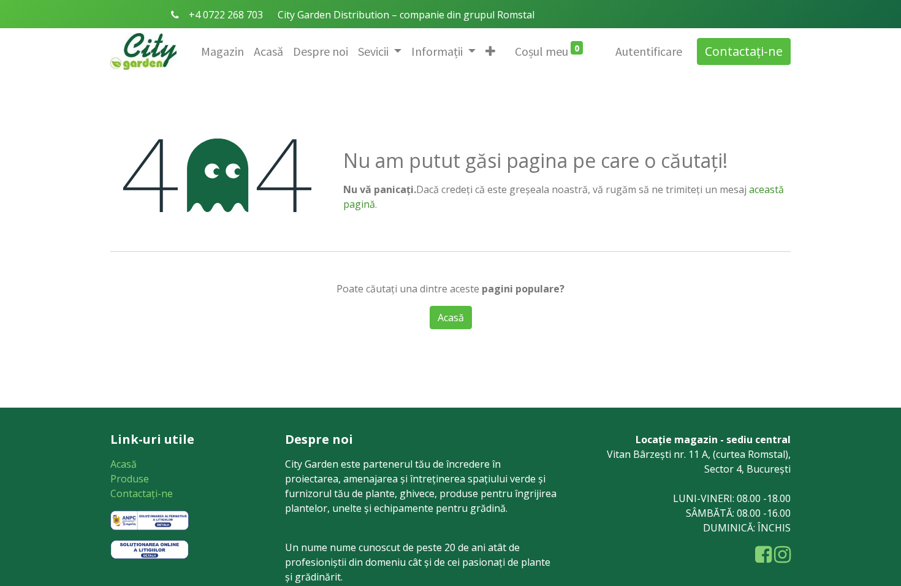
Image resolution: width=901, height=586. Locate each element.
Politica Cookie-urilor (407, 378)
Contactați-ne (744, 51)
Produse (129, 478)
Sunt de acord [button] (510, 378)
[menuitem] (222, 51)
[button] (490, 51)
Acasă (123, 464)
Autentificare (648, 51)
